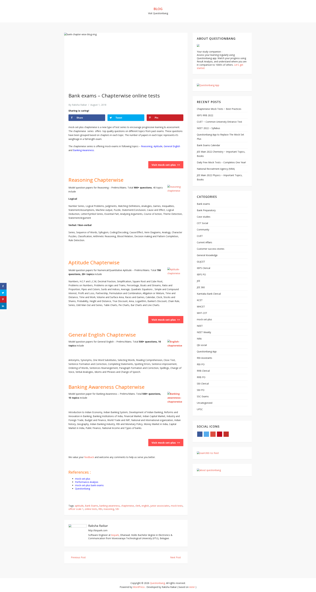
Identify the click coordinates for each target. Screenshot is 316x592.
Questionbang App (207, 351)
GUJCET (201, 261)
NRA (199, 338)
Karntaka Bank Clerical (209, 293)
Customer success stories (210, 248)
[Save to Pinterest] (3, 299)
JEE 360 (201, 287)
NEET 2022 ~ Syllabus (208, 128)
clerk (137, 505)
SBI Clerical (203, 383)
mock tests (177, 505)
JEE (198, 280)
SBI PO (200, 390)
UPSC (200, 409)
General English (172, 146)
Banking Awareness (83, 150)
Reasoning (146, 146)
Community (203, 229)
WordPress (139, 587)
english (145, 505)
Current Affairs (204, 242)
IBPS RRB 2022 (205, 115)
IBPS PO (201, 274)
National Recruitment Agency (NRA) (216, 168)
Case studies (203, 216)
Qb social (202, 345)
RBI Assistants (204, 357)
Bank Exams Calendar (208, 145)
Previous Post (78, 557)
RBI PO (201, 364)
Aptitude (157, 146)
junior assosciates (160, 505)
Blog (158, 9)
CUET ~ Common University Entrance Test (219, 121)
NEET (200, 325)
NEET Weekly (204, 332)
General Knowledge (207, 255)
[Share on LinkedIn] (3, 306)
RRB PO (201, 377)
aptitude (79, 505)
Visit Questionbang (158, 13)
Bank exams (203, 203)
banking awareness (109, 505)
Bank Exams (91, 505)
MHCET (201, 306)
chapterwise (127, 505)
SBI (117, 509)
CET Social (202, 223)
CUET (200, 235)
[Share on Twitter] (3, 292)
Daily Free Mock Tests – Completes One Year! (221, 162)
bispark (115, 535)
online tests (91, 509)
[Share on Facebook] (3, 286)
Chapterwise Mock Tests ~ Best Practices (219, 108)
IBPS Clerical (203, 268)
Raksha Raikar (79, 104)
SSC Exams (203, 396)
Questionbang (157, 583)
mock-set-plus (82, 478)
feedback (89, 457)
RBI (100, 509)
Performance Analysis (86, 482)
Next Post (176, 557)
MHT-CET (202, 313)
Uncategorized (204, 402)
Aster (192, 587)
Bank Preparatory (206, 210)
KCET (200, 300)
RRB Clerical (203, 370)
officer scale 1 (75, 509)
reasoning (109, 509)
